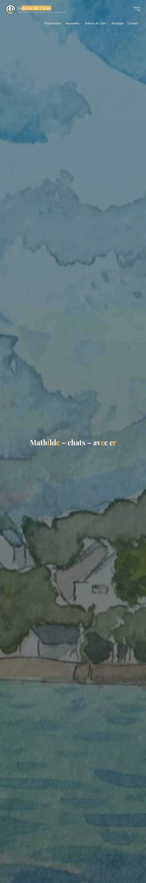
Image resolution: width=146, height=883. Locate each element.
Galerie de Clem (34, 8)
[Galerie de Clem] (10, 9)
